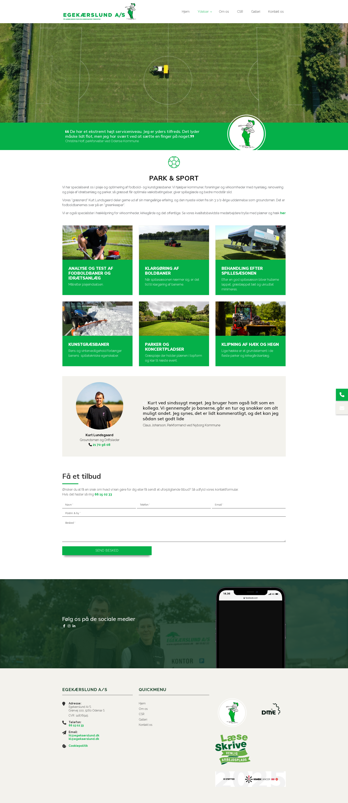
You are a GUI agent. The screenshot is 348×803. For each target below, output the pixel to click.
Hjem (142, 703)
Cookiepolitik (78, 745)
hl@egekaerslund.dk (84, 735)
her (283, 213)
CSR (141, 714)
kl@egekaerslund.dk (84, 738)
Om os (143, 708)
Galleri (143, 719)
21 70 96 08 (101, 445)
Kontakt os (145, 724)
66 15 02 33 (103, 494)
